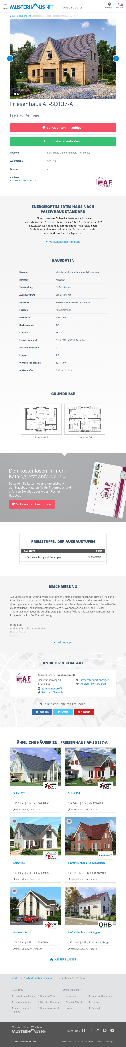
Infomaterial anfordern (65, 141)
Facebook (43, 711)
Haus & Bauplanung (24, 995)
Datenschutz (87, 1041)
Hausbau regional (49, 1007)
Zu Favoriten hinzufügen (65, 127)
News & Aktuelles (75, 1001)
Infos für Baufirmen (102, 995)
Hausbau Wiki (47, 995)
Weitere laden (65, 959)
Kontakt (96, 1007)
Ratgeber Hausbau (50, 1001)
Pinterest (85, 711)
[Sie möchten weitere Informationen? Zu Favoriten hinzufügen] (63, 59)
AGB (77, 1041)
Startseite (17, 978)
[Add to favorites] (14, 751)
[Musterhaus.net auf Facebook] (85, 1030)
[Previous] (10, 58)
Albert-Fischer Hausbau (39, 978)
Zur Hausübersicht (21, 15)
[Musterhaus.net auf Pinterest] (106, 1030)
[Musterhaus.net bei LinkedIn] (99, 1030)
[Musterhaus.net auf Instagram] (92, 1030)
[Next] (116, 58)
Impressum (66, 1041)
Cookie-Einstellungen (105, 1041)
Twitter (64, 711)
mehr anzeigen (64, 642)
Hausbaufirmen (22, 1001)
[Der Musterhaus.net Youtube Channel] (112, 1030)
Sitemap (96, 1001)
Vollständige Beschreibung (64, 241)
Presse (69, 1007)
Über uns (71, 995)
